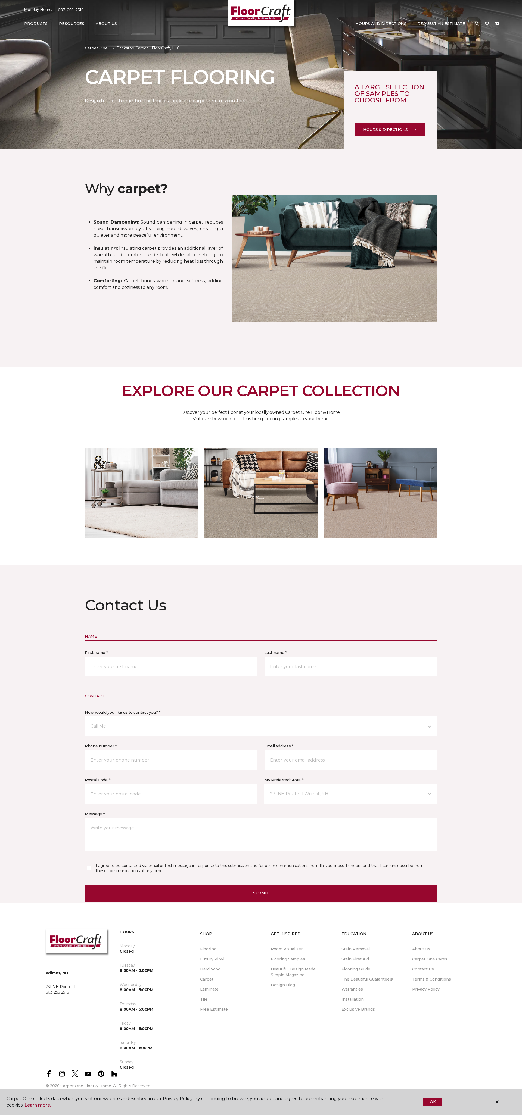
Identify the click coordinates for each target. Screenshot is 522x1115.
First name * (96, 652)
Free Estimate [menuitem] (214, 1009)
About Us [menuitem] (421, 949)
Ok (433, 1101)
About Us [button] (106, 23)
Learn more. (37, 1105)
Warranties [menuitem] (352, 989)
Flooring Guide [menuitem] (355, 969)
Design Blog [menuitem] (283, 984)
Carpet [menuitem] (206, 979)
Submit (261, 893)
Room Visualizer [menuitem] (287, 949)
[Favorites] (487, 24)
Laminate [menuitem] (209, 989)
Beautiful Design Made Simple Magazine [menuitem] (293, 972)
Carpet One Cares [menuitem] (429, 959)
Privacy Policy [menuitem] (426, 989)
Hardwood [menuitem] (210, 969)
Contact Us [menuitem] (423, 969)
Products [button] (36, 23)
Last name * (275, 652)
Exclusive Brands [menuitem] (358, 1009)
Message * (94, 814)
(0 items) (497, 24)
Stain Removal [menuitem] (355, 949)
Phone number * (101, 746)
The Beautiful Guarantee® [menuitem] (367, 979)
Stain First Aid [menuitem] (355, 959)
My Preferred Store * (283, 780)
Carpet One (96, 48)
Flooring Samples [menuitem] (288, 959)
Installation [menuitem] (352, 999)
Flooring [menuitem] (208, 949)
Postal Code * (97, 780)
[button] (477, 24)
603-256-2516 (71, 9)
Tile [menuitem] (203, 999)
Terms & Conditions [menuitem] (431, 979)
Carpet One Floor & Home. (86, 1085)
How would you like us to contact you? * (122, 712)
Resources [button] (71, 23)
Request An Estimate (441, 23)
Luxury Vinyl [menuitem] (212, 959)
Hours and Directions (380, 23)
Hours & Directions (385, 129)
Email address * (278, 746)
